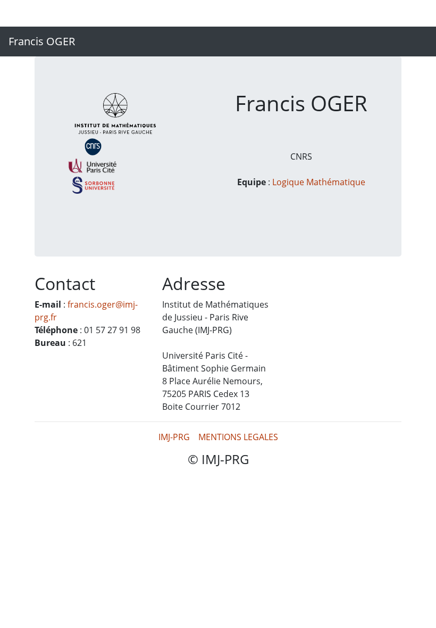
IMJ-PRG (174, 437)
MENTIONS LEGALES (238, 437)
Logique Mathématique (318, 182)
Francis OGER (42, 41)
